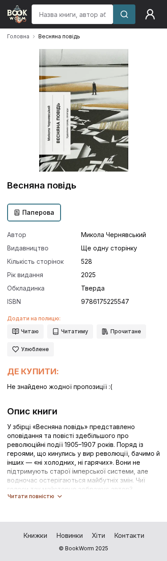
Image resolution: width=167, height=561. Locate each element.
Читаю (30, 331)
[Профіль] (150, 14)
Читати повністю (31, 496)
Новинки (69, 535)
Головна (18, 36)
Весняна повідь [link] (59, 36)
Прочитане (125, 331)
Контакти (129, 535)
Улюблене (35, 349)
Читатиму (74, 331)
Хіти (98, 535)
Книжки (35, 535)
